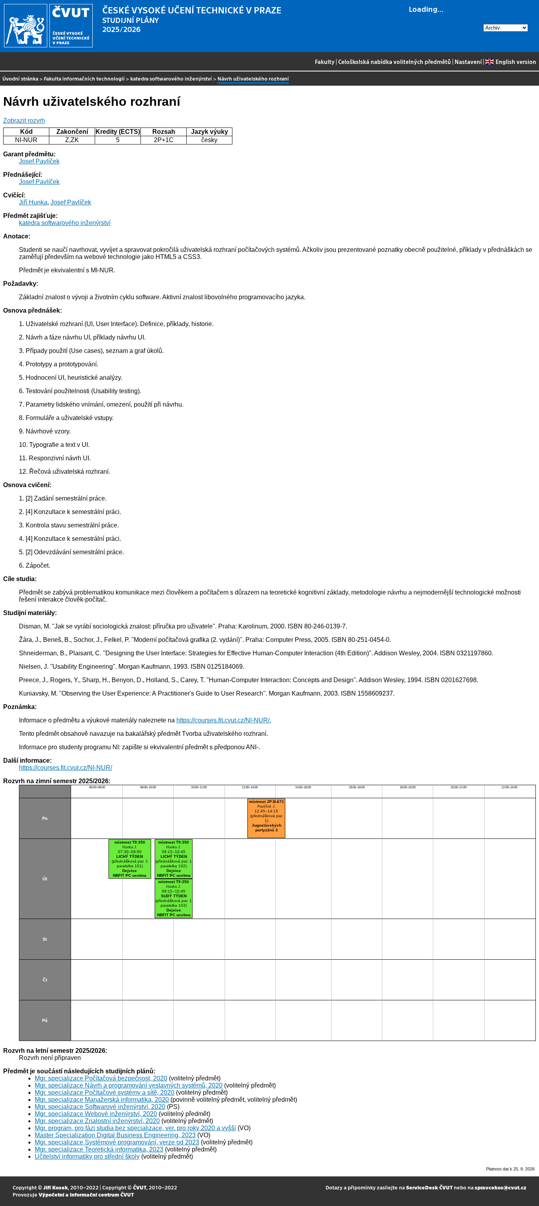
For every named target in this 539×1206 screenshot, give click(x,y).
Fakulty (325, 61)
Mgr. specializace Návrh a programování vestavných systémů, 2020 (129, 1085)
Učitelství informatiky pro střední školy (87, 1156)
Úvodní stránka (20, 78)
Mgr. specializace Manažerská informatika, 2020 (102, 1099)
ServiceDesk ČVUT (429, 1187)
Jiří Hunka (33, 202)
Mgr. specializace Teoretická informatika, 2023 (99, 1149)
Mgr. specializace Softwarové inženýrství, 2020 (100, 1106)
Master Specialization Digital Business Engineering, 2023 (115, 1135)
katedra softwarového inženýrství (171, 78)
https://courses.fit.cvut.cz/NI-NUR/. (223, 720)
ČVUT (139, 1187)
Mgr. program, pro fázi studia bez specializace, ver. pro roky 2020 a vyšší (135, 1128)
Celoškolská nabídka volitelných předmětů (394, 61)
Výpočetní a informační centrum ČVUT (86, 1194)
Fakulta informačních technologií (84, 78)
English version (516, 61)
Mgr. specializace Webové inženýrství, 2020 (96, 1113)
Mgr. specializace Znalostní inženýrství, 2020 (97, 1121)
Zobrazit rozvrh (24, 120)
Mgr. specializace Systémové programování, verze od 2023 (117, 1142)
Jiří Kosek (55, 1187)
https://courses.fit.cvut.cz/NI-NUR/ (65, 767)
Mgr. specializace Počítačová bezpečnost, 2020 (101, 1078)
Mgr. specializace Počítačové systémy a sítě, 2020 (104, 1092)
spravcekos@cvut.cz (500, 1187)
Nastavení (468, 61)
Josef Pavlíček (39, 161)
